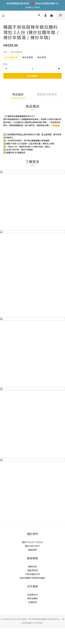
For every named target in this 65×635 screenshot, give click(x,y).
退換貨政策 (32, 570)
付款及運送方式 (32, 574)
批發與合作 (32, 594)
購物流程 (32, 566)
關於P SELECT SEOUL (32, 542)
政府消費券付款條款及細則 (32, 577)
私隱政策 (32, 602)
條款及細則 (32, 598)
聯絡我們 (32, 549)
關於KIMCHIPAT (32, 545)
